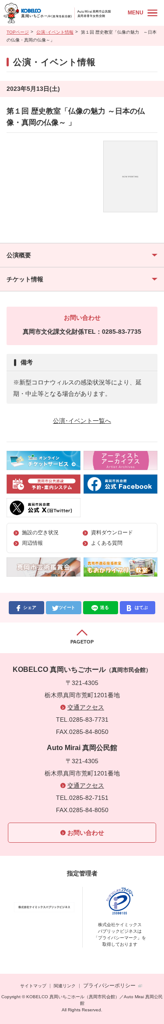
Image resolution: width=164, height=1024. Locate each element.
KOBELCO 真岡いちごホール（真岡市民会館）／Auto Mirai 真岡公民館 (63, 13)
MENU (135, 13)
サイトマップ (33, 985)
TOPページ (18, 32)
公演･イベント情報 (54, 32)
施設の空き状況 (40, 532)
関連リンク (65, 985)
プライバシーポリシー (109, 985)
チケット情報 (25, 279)
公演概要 (19, 255)
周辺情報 (32, 543)
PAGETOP (82, 641)
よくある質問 (106, 543)
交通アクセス (85, 707)
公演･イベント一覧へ (82, 420)
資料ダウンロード (112, 532)
